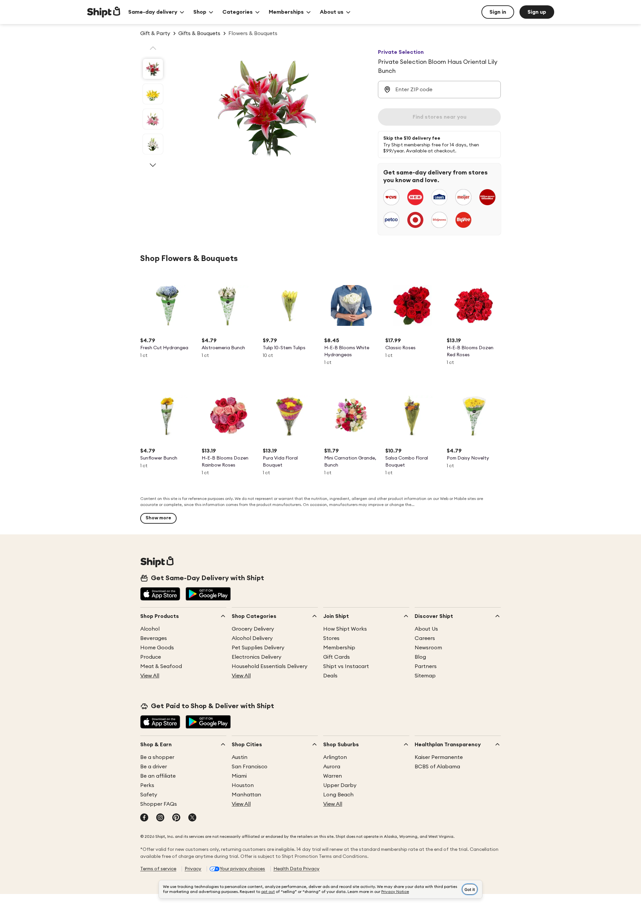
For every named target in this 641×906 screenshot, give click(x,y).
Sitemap (425, 675)
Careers (425, 638)
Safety (148, 794)
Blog (420, 657)
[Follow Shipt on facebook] (144, 818)
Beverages (153, 638)
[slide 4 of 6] (153, 144)
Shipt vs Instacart (346, 666)
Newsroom (428, 647)
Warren (332, 776)
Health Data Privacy (296, 869)
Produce (150, 657)
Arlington (335, 757)
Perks (147, 785)
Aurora (331, 766)
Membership (339, 647)
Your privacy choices (242, 869)
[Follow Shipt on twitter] (192, 818)
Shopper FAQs (158, 804)
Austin (239, 757)
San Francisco (249, 766)
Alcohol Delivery (252, 638)
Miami (239, 776)
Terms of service (158, 869)
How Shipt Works (345, 629)
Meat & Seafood (161, 666)
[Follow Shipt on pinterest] (176, 818)
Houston (243, 785)
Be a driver (153, 766)
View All (149, 675)
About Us (426, 629)
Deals (330, 675)
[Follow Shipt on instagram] (160, 818)
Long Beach (338, 794)
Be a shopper (157, 757)
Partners (426, 666)
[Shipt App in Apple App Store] (160, 594)
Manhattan (246, 794)
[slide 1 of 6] (153, 69)
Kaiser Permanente (439, 757)
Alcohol (150, 629)
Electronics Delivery (256, 657)
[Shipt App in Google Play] (208, 594)
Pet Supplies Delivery (258, 647)
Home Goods (157, 647)
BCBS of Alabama (437, 766)
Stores (331, 638)
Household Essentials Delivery (269, 666)
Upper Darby (340, 785)
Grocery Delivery (253, 629)
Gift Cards (336, 657)
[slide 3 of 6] (153, 119)
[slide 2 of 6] (153, 94)
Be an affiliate (158, 776)
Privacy (193, 869)
